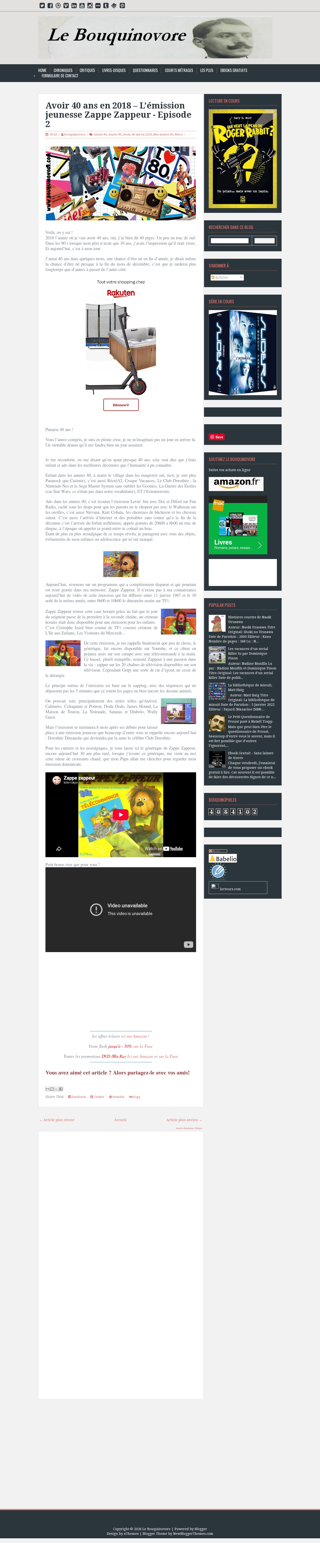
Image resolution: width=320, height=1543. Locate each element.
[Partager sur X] (56, 1089)
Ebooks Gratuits (233, 70)
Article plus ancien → (184, 1120)
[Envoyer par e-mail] (47, 1089)
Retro (179, 134)
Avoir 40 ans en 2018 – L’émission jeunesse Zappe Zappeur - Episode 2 (118, 115)
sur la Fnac (143, 1046)
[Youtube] (82, 6)
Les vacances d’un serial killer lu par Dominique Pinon (248, 653)
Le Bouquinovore (156, 1529)
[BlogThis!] (52, 1089)
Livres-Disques (114, 70)
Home (42, 70)
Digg (136, 1097)
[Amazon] (236, 484)
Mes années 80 (163, 134)
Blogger (201, 1529)
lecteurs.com (230, 889)
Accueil (120, 1120)
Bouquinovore (75, 134)
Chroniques (63, 70)
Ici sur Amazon (140, 1056)
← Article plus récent (56, 1120)
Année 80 (100, 134)
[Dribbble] (58, 6)
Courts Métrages (179, 70)
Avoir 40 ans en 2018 (137, 134)
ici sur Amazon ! (135, 1036)
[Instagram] (90, 6)
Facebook (78, 1097)
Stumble (118, 1097)
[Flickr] (97, 6)
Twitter (98, 1097)
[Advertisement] (120, 1455)
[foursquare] (114, 6)
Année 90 (114, 134)
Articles (221, 277)
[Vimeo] (66, 6)
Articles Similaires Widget (189, 1128)
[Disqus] (120, 1201)
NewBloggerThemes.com (193, 1533)
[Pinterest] (122, 6)
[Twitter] (42, 6)
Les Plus (206, 70)
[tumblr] (105, 6)
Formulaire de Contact (60, 76)
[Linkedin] (74, 6)
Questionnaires (145, 70)
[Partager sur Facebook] (61, 1089)
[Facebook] (50, 6)
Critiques (87, 70)
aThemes (131, 1533)
